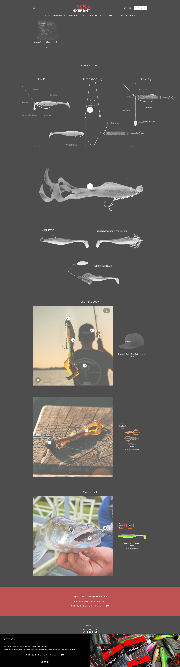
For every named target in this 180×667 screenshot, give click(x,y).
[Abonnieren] (62, 655)
